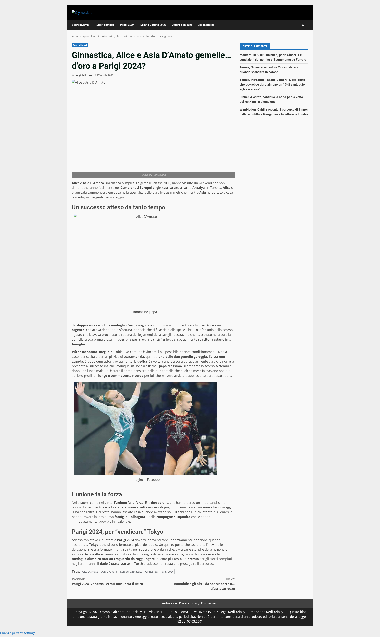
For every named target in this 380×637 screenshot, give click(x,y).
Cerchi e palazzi (182, 24)
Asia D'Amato (109, 571)
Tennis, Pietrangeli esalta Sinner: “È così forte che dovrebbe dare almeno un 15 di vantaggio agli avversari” (272, 84)
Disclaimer (209, 603)
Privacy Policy (189, 603)
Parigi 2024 (127, 24)
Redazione (169, 603)
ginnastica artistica (171, 188)
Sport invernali (81, 24)
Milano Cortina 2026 (153, 24)
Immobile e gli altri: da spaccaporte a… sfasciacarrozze (204, 584)
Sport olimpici (105, 24)
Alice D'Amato (90, 571)
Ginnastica (151, 571)
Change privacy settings (17, 633)
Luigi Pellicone (83, 75)
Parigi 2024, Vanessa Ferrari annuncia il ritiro (107, 581)
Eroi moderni (206, 24)
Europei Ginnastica (131, 571)
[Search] (303, 25)
